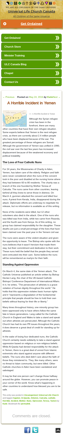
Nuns (29, 401)
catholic (51, 398)
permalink (25, 404)
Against (16, 398)
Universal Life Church (49, 395)
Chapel (8, 73)
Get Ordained (31, 23)
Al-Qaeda (25, 398)
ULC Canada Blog (15, 64)
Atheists (34, 398)
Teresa (46, 401)
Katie (50, 97)
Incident (14, 401)
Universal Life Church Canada (31, 11)
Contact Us (11, 82)
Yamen (53, 401)
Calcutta (43, 398)
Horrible (6, 401)
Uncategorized (31, 395)
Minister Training (14, 55)
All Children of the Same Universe (31, 16)
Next (56, 97)
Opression (37, 401)
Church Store (12, 46)
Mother (22, 401)
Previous (8, 97)
